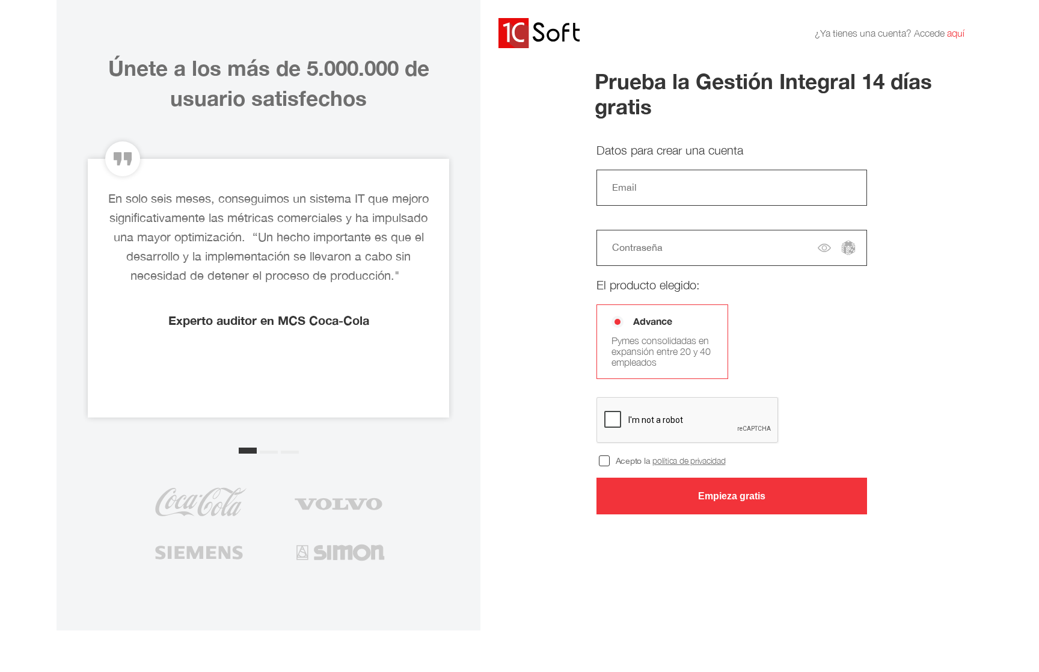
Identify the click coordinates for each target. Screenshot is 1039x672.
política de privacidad (689, 460)
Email (624, 187)
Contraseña (637, 247)
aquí (955, 33)
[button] (248, 451)
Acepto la (671, 461)
